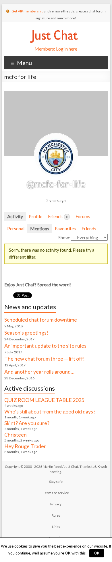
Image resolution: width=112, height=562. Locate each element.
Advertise (55, 538)
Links (56, 526)
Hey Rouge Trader (25, 446)
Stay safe (56, 481)
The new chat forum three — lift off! (44, 358)
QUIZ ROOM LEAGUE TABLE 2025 (44, 400)
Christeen (15, 434)
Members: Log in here (55, 48)
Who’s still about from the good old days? (49, 411)
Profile (35, 216)
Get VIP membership (27, 11)
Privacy (55, 504)
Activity (15, 216)
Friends (58, 216)
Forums (83, 216)
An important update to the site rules (45, 345)
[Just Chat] (54, 29)
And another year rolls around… (39, 371)
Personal (15, 228)
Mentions (39, 228)
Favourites (65, 228)
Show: (64, 237)
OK (96, 553)
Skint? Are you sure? (26, 423)
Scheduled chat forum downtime (40, 319)
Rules (56, 515)
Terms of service (56, 493)
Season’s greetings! (26, 332)
